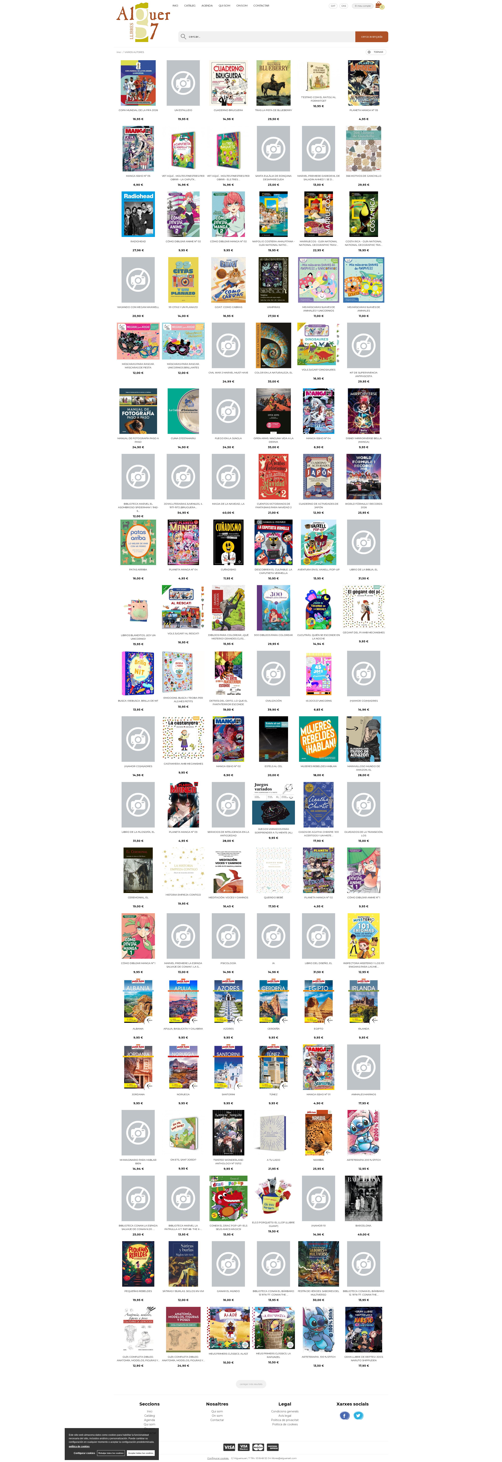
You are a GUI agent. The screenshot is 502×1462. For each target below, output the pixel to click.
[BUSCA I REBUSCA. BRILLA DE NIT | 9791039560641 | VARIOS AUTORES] (138, 673)
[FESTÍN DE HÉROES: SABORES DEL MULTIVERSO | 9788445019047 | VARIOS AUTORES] (318, 1264)
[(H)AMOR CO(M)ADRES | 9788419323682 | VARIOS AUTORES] (138, 739)
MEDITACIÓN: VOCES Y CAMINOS (228, 897)
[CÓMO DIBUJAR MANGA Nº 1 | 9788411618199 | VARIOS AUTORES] (138, 936)
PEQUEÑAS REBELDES (138, 1291)
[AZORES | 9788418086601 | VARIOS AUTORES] (228, 1001)
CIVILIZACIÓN (274, 700)
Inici (175, 5)
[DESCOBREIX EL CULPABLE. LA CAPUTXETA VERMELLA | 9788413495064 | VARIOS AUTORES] (274, 542)
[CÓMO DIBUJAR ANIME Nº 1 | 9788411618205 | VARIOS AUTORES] (363, 870)
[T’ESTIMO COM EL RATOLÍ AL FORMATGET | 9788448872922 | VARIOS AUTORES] (318, 76)
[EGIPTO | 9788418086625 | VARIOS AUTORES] (318, 1001)
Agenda (207, 5)
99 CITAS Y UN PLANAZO (183, 307)
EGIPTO (318, 1028)
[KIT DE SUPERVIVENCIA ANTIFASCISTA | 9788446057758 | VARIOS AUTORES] (363, 345)
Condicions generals (284, 1411)
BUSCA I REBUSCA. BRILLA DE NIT (138, 700)
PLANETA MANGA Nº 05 (364, 110)
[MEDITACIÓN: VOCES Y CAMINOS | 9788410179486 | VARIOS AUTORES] (228, 870)
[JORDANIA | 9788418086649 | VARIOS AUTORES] (138, 1067)
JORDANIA (138, 1094)
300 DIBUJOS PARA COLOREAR (273, 635)
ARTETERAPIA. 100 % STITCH (319, 1356)
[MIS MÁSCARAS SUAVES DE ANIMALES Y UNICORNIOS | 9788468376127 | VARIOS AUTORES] (318, 280)
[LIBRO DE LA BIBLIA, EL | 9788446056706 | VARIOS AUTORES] (363, 542)
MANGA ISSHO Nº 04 (318, 438)
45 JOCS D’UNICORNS (319, 700)
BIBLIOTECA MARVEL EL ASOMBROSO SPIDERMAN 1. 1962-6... (138, 507)
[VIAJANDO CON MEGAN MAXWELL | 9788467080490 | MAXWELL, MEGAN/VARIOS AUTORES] (138, 280)
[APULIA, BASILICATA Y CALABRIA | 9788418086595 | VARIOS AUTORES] (183, 1001)
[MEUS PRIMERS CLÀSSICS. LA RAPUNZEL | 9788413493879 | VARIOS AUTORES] (273, 1328)
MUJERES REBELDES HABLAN (318, 766)
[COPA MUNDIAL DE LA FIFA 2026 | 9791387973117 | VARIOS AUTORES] (138, 83)
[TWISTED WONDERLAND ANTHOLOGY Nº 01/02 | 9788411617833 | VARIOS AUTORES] (229, 1132)
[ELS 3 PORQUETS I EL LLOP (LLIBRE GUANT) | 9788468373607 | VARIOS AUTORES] (273, 1197)
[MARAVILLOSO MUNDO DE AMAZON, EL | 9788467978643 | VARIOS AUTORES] (363, 739)
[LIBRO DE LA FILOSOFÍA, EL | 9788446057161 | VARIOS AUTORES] (138, 804)
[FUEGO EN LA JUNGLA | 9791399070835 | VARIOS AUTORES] (228, 411)
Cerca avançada (371, 36)
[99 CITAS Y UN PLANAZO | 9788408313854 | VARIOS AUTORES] (183, 280)
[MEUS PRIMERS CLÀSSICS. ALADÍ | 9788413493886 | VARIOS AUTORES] (228, 1328)
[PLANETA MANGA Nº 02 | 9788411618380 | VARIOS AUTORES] (318, 870)
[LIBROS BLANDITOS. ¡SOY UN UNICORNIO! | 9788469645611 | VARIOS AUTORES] (138, 608)
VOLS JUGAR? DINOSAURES (318, 369)
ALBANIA (138, 1028)
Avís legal (284, 1415)
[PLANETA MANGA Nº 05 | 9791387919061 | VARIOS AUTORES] (363, 83)
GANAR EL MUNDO (228, 1291)
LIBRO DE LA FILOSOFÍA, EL (138, 831)
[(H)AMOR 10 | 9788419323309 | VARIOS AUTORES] (318, 1198)
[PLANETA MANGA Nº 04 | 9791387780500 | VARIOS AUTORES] (183, 542)
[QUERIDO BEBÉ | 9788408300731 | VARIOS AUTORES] (273, 870)
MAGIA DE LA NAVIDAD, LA (228, 503)
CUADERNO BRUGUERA (228, 110)
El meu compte (363, 6)
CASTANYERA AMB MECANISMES (183, 763)
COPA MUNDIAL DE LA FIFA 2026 (138, 110)
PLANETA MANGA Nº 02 (318, 897)
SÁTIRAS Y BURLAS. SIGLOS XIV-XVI (183, 1291)
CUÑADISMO (228, 569)
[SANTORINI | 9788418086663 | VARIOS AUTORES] (228, 1067)
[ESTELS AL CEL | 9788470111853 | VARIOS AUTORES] (273, 739)
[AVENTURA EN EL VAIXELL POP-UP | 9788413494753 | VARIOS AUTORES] (318, 542)
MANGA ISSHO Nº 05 (138, 175)
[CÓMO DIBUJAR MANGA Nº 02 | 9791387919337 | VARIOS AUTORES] (228, 214)
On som (241, 5)
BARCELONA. (364, 1225)
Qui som (224, 5)
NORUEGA (183, 1094)
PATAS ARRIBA (138, 569)
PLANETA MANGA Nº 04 (183, 569)
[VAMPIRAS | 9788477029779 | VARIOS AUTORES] (274, 280)
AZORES (228, 1028)
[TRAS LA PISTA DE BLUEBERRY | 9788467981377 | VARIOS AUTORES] (273, 83)
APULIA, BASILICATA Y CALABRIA (183, 1028)
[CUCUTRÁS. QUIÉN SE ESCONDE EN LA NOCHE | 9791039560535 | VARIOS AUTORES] (318, 608)
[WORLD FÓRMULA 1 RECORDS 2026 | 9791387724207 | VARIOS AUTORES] (363, 476)
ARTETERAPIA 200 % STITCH (364, 1159)
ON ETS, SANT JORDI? (183, 1159)
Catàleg (190, 5)
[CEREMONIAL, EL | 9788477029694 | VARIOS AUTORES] (138, 870)
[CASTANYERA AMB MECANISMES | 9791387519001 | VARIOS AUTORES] (183, 737)
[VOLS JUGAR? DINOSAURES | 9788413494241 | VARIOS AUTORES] (318, 344)
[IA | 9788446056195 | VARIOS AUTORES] (273, 936)
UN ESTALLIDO (183, 110)
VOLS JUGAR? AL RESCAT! (183, 633)
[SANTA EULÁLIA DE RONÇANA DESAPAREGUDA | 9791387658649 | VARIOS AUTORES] (273, 148)
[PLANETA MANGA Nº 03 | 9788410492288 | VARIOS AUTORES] (183, 804)
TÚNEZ (273, 1094)
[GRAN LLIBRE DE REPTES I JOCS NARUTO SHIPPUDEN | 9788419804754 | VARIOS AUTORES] (363, 1330)
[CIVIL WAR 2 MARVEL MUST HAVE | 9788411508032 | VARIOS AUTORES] (228, 345)
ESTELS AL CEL (273, 766)
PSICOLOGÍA (228, 963)
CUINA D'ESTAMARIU (183, 438)
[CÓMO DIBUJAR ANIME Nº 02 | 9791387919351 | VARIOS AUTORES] (183, 214)
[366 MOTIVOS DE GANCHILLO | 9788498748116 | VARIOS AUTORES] (363, 148)
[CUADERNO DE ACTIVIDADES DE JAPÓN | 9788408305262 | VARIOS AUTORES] (318, 476)
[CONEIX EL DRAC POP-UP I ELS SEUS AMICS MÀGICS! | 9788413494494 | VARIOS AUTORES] (228, 1198)
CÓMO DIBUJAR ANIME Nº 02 (183, 241)
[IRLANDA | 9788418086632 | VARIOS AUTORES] (363, 1001)
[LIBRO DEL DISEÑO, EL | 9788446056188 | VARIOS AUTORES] (318, 936)
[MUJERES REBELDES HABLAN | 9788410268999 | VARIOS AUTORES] (318, 739)
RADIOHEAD (138, 241)
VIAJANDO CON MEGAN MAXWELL (138, 307)
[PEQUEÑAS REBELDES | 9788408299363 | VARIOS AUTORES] (138, 1264)
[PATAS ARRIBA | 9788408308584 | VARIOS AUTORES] (138, 542)
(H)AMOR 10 (318, 1225)
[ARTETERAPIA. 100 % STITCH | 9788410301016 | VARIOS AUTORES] (319, 1329)
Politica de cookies (285, 1424)
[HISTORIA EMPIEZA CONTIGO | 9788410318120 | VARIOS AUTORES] (183, 869)
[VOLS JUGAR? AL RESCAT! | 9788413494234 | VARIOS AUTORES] (183, 607)
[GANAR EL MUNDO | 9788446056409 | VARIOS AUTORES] (228, 1264)
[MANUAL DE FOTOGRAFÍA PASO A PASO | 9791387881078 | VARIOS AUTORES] (138, 411)
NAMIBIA (318, 1159)
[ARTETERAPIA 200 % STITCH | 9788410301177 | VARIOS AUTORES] (363, 1132)
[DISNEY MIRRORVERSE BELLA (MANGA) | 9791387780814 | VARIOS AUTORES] (363, 411)
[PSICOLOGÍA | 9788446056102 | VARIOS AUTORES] (228, 936)
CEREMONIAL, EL (138, 897)
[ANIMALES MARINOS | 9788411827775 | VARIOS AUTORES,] (363, 1067)
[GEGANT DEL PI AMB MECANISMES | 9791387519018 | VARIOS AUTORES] (363, 606)
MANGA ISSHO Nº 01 (318, 1094)
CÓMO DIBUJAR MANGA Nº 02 (228, 241)
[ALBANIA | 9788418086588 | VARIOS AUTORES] (138, 1001)
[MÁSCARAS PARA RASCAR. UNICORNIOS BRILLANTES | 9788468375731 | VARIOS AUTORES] (183, 341)
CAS (344, 6)
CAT (333, 6)
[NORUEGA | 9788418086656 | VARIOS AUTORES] (183, 1067)
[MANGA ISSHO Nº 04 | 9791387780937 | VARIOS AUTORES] (318, 411)
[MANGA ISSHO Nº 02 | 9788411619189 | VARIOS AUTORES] (228, 739)
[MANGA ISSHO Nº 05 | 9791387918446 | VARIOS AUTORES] (138, 148)
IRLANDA (363, 1028)
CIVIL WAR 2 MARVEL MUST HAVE (228, 372)
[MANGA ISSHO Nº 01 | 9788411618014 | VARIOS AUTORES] (318, 1067)
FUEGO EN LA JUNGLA (228, 438)
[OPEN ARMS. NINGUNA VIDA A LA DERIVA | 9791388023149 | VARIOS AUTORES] (273, 411)
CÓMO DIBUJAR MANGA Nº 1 (138, 963)
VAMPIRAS (273, 307)
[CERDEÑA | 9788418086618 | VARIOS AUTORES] (273, 1001)
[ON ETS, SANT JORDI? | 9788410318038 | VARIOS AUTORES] (183, 1132)
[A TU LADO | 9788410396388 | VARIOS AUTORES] (273, 1132)
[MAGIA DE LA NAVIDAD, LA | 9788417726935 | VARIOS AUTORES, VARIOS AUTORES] (228, 476)
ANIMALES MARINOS (363, 1094)
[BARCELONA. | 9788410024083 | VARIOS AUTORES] (363, 1198)
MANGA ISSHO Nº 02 (228, 766)
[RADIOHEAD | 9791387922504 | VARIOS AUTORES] (138, 214)
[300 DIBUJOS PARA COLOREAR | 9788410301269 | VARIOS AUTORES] (273, 608)
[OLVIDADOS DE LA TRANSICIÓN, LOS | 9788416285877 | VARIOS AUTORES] (363, 804)
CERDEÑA (273, 1028)
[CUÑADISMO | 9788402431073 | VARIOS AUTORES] (228, 542)
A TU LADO (273, 1159)
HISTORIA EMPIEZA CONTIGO (183, 894)
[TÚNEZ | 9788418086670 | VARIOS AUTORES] (273, 1067)
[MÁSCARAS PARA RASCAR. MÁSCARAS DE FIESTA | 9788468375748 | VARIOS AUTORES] (138, 341)
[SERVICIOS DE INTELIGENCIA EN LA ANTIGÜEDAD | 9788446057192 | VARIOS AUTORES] (228, 804)
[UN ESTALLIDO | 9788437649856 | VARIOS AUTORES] (183, 83)
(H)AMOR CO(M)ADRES (364, 700)
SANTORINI (228, 1094)
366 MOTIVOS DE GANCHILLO (363, 175)
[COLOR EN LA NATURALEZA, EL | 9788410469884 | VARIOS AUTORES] (273, 345)
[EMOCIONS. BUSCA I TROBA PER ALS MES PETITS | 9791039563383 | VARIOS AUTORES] (183, 672)
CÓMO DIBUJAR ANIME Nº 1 (363, 897)
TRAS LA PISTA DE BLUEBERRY (273, 110)
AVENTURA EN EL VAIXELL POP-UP (319, 569)
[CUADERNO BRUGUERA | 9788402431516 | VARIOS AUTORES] (228, 83)
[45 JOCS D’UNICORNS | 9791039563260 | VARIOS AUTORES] (318, 673)
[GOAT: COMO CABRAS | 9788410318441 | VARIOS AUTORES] (228, 280)
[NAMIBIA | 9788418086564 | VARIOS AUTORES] (318, 1132)
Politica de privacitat (285, 1420)
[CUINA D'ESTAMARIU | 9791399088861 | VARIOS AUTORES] (183, 411)
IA (273, 963)
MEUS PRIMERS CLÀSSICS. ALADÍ (228, 1353)
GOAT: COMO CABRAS (228, 307)
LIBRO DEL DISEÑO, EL (318, 963)
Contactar (261, 5)
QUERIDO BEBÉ (273, 897)
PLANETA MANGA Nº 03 (183, 831)
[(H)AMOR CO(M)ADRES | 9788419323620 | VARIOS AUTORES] (363, 673)
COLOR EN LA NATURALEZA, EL (274, 372)
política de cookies (79, 1446)
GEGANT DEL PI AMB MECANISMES (364, 632)
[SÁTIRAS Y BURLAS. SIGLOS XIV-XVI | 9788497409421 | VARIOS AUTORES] (183, 1264)
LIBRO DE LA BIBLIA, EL (364, 569)
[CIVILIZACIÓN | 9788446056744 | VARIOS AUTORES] (273, 673)
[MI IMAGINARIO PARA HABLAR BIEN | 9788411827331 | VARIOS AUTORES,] (138, 1132)
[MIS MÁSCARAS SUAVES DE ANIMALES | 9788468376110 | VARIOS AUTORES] (363, 280)
